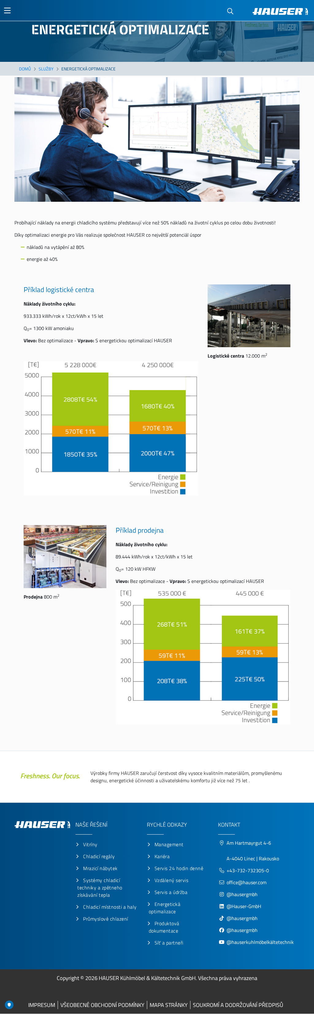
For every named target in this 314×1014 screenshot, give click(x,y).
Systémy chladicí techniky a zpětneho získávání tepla (99, 888)
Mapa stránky (169, 1005)
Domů (25, 69)
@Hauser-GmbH (244, 906)
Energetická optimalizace (165, 907)
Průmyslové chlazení (105, 918)
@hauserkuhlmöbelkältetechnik (261, 942)
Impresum (41, 1005)
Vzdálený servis (172, 880)
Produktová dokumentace (164, 927)
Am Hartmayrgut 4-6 (249, 843)
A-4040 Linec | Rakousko (253, 858)
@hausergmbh (242, 894)
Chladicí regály (99, 856)
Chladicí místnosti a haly (110, 907)
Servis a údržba (171, 892)
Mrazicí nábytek (100, 868)
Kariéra (162, 856)
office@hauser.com (246, 882)
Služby (46, 69)
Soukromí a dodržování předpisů (238, 1005)
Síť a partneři (169, 942)
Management (169, 844)
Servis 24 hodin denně (179, 868)
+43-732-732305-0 (248, 870)
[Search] (230, 11)
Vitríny (90, 844)
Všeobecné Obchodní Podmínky (102, 1005)
